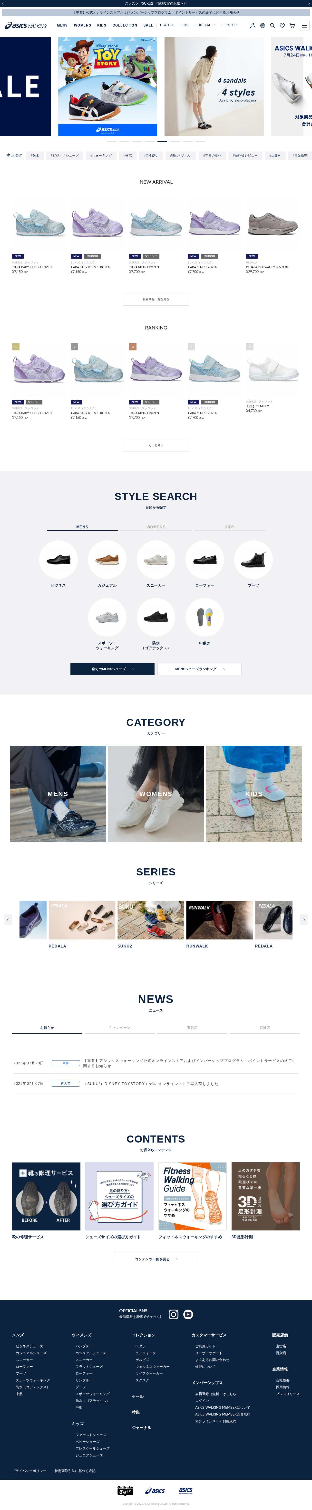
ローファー (24, 1367)
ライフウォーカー (149, 1373)
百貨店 (281, 1353)
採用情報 (283, 1387)
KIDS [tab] (229, 527)
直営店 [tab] (192, 1028)
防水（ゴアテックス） (33, 1387)
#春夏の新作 (212, 155)
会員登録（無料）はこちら (215, 1394)
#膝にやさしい (181, 155)
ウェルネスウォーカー (153, 1367)
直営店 (281, 1346)
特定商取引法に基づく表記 (75, 1471)
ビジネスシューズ (29, 1346)
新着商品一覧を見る (156, 299)
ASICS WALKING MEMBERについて (222, 1407)
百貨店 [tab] (265, 1028)
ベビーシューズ (87, 1442)
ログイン (202, 1401)
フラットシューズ (89, 1367)
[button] (112, 141)
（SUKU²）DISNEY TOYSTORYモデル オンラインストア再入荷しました (151, 1084)
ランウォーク (146, 1353)
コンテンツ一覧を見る (152, 1259)
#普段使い (151, 155)
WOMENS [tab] (156, 527)
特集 (136, 1412)
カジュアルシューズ (31, 1353)
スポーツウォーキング (33, 1380)
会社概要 (283, 1380)
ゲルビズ (142, 1360)
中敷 (19, 1394)
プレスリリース (288, 1394)
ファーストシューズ (91, 1435)
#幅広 (128, 155)
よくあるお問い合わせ (212, 1360)
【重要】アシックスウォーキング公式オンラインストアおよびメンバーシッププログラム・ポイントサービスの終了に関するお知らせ (189, 1063)
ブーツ (21, 1373)
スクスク (142, 1380)
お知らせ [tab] (47, 1028)
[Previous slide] (8, 919)
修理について (205, 1367)
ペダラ (141, 1346)
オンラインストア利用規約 (215, 1421)
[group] (49, 86)
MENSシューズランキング (196, 669)
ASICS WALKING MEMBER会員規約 (222, 1414)
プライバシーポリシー (29, 1471)
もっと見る (156, 445)
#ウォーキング (101, 155)
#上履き (275, 155)
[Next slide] (304, 919)
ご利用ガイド (205, 1346)
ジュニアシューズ (89, 1455)
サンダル (82, 1380)
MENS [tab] (82, 527)
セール (138, 1396)
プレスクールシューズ (93, 1448)
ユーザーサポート (209, 1353)
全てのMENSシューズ (109, 669)
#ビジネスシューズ (65, 155)
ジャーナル (141, 1428)
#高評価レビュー (245, 155)
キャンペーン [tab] (119, 1028)
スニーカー (24, 1360)
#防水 (35, 155)
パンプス (82, 1346)
